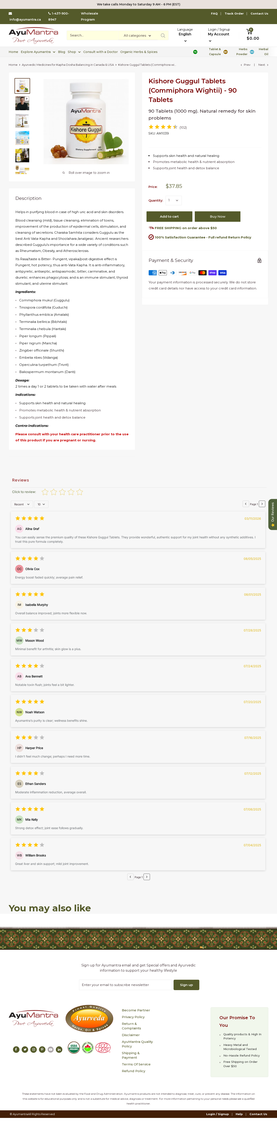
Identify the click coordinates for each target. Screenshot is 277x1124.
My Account (218, 34)
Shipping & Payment (131, 1055)
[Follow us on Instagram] (33, 1049)
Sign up (186, 985)
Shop (72, 52)
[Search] (163, 35)
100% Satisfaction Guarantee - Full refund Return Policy (203, 237)
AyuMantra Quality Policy (137, 1044)
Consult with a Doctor (100, 52)
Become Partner (136, 1010)
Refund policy (133, 1071)
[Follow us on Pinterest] (42, 1049)
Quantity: (155, 200)
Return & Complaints (131, 1026)
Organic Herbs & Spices (139, 52)
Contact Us (259, 13)
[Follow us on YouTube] (51, 1049)
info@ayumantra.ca (25, 19)
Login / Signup (217, 1114)
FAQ (214, 13)
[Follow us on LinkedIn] (59, 1049)
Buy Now (217, 216)
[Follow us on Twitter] (25, 1049)
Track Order (234, 13)
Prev (247, 64)
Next (261, 64)
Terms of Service (136, 1064)
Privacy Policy (133, 1017)
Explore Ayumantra (36, 52)
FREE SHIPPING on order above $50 (185, 228)
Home (13, 52)
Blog (61, 52)
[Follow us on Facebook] (16, 1049)
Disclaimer (131, 1035)
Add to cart (169, 216)
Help (239, 1114)
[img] (163, 127)
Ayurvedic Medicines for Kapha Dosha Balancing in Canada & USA (68, 64)
